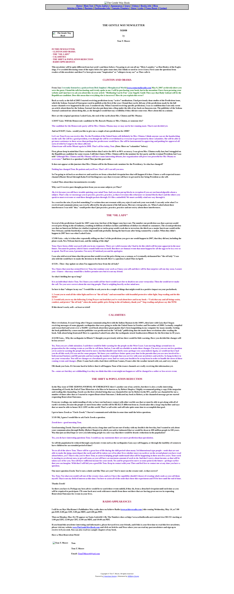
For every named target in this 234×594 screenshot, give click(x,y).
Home (79, 6)
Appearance (117, 6)
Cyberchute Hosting (110, 576)
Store (133, 8)
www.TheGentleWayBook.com (86, 527)
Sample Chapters (120, 8)
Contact (163, 8)
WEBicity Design (133, 576)
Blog (155, 6)
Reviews (89, 8)
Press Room (151, 8)
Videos (135, 6)
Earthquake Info (102, 8)
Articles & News (75, 8)
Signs (127, 6)
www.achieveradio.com (131, 509)
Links (140, 8)
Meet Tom (88, 6)
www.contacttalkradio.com (139, 87)
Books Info (146, 6)
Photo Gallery (102, 6)
